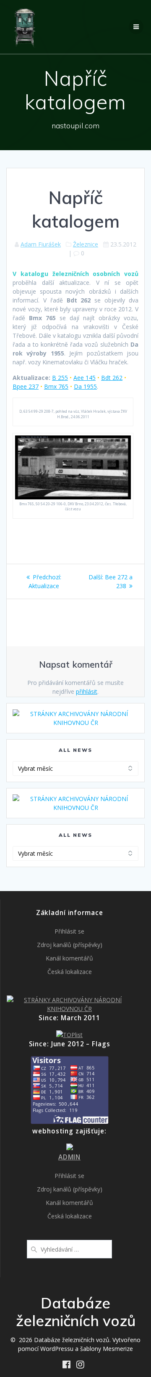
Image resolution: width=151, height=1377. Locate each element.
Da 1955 (85, 386)
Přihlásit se (69, 931)
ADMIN (69, 1157)
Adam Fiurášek (41, 244)
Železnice (85, 244)
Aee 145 (84, 378)
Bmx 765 (56, 386)
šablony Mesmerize (106, 1349)
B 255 (60, 378)
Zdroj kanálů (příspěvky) (69, 945)
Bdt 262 (111, 378)
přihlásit (86, 691)
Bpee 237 (26, 386)
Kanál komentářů (69, 958)
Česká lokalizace (69, 972)
